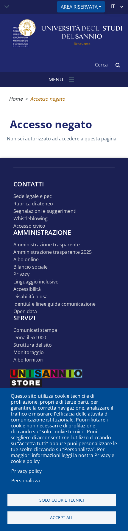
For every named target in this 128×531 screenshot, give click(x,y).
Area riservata (79, 7)
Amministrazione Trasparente (46, 245)
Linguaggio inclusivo (36, 282)
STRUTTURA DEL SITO (32, 345)
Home (16, 99)
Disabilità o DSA (30, 297)
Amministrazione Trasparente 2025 (52, 252)
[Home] (23, 33)
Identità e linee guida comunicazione (54, 304)
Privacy (21, 274)
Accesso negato (47, 99)
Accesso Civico (29, 226)
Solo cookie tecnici (61, 500)
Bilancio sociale (30, 267)
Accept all (61, 517)
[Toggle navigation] (7, 6)
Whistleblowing (30, 218)
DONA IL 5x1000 (29, 338)
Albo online (26, 259)
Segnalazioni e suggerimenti (45, 211)
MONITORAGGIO (28, 352)
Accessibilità (27, 289)
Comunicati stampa (35, 330)
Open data (25, 311)
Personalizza (25, 480)
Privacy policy (26, 471)
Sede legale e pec (32, 196)
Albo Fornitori (28, 360)
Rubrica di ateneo (33, 204)
